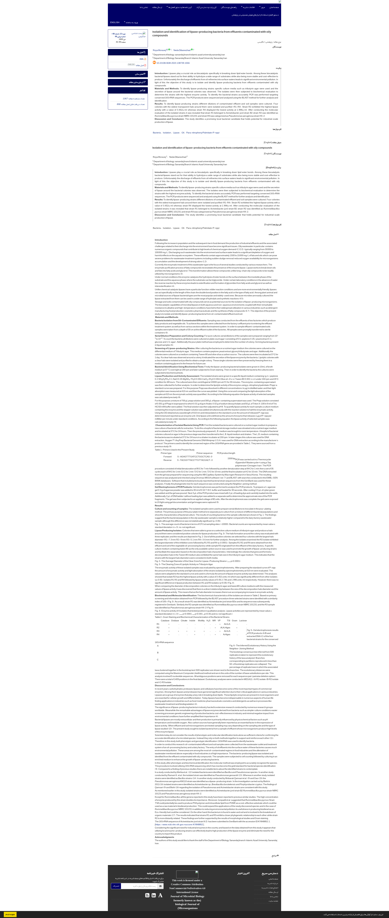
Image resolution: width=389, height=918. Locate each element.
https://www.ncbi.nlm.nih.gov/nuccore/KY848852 (179, 824)
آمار (141, 90)
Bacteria (157, 133)
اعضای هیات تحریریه (270, 888)
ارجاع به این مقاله (136, 82)
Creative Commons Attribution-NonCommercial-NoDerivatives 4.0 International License (187, 888)
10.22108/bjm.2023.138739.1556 (173, 63)
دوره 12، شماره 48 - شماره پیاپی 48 (118, 35)
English (114, 22)
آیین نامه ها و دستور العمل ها (180, 7)
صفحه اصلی (274, 7)
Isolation (167, 133)
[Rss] (147, 895)
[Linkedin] (153, 895)
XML (141, 59)
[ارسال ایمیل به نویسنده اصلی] (167, 49)
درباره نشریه (272, 883)
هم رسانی (139, 74)
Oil (183, 133)
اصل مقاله (273, 234)
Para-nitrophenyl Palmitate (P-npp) (203, 133)
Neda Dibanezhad (182, 50)
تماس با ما (144, 7)
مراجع (274, 856)
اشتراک (116, 886)
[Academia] (160, 895)
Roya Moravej (159, 50)
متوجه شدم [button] (10, 914)
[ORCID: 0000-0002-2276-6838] (169, 49)
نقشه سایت (273, 901)
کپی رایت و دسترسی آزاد (206, 7)
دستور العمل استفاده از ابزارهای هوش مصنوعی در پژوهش (255, 15)
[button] (322, 914)
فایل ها (140, 52)
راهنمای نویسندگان (229, 7)
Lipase (176, 133)
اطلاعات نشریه (249, 7)
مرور (263, 7)
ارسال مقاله (157, 7)
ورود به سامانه (132, 22)
